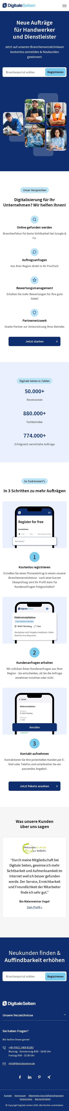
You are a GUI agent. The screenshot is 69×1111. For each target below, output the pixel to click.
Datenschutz (26, 1099)
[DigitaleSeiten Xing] (49, 1077)
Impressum (20, 1095)
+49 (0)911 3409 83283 (21, 1047)
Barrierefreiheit (43, 1099)
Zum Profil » (34, 907)
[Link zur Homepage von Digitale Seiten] (19, 5)
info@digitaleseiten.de (22, 1063)
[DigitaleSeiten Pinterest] (39, 1077)
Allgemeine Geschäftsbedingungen (46, 1095)
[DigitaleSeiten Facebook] (20, 1077)
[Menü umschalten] (64, 5)
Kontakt (8, 1095)
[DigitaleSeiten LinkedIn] (29, 1077)
